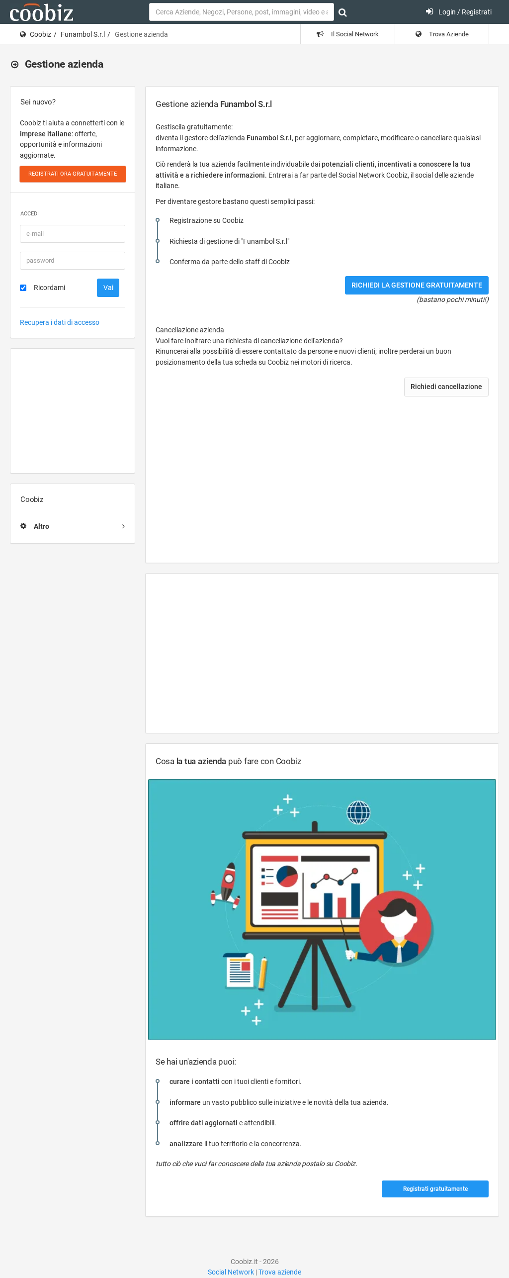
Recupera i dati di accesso (59, 322)
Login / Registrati (464, 12)
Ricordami (49, 288)
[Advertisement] (72, 411)
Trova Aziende (448, 34)
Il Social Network (354, 34)
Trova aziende (279, 1272)
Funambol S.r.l (83, 34)
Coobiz (40, 34)
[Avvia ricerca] (342, 12)
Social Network (231, 1272)
